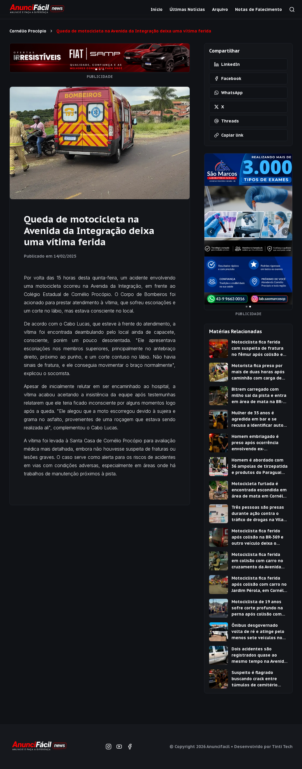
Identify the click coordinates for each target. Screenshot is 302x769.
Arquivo (220, 9)
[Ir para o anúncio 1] (96, 69)
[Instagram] (108, 747)
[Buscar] (292, 9)
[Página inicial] (38, 747)
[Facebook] (130, 747)
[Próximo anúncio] (183, 58)
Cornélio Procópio (27, 31)
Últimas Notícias (187, 9)
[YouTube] (119, 747)
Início (157, 9)
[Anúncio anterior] (16, 58)
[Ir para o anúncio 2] (100, 69)
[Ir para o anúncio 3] (103, 69)
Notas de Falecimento (258, 9)
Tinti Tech (282, 746)
